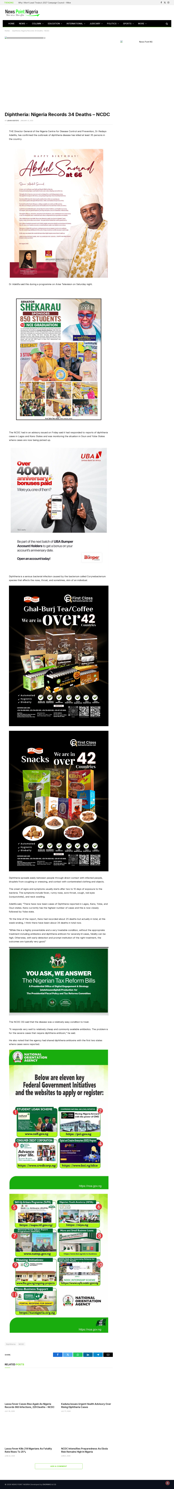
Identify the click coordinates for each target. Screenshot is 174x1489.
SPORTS (127, 23)
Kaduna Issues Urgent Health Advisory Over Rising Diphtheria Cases (86, 1405)
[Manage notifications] (167, 1483)
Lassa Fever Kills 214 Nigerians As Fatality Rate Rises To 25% (28, 1450)
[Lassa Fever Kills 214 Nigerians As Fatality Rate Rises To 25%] (30, 1430)
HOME (11, 23)
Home (7, 31)
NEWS (22, 23)
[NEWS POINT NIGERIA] (22, 12)
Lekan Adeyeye (13, 120)
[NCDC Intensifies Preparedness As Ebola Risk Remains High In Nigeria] (87, 1430)
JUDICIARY (95, 23)
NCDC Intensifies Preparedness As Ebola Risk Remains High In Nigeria (84, 1450)
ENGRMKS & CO (49, 1484)
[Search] (166, 24)
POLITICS (111, 23)
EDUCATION (54, 23)
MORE (141, 23)
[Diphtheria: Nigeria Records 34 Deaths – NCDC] (59, 72)
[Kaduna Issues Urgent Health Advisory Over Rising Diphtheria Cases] (87, 1385)
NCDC (21, 1344)
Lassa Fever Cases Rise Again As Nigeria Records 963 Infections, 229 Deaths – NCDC (30, 1405)
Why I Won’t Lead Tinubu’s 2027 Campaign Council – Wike (44, 2)
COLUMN (36, 23)
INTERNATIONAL (74, 23)
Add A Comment (58, 1466)
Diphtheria (10, 1344)
